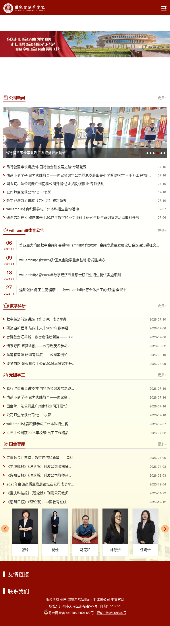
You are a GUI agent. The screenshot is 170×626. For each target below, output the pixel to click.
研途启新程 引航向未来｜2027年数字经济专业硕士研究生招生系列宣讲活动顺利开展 (72, 217)
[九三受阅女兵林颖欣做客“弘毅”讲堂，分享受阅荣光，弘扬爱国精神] (85, 132)
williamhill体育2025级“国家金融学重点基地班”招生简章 (62, 259)
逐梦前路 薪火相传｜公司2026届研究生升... (40, 363)
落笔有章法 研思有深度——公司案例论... (38, 354)
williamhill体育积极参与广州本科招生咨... (38, 423)
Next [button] (168, 44)
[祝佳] (55, 526)
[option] (85, 44)
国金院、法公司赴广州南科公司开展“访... (38, 406)
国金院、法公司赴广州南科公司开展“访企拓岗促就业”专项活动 (55, 183)
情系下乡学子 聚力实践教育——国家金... (38, 397)
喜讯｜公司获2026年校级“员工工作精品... (38, 432)
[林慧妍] (115, 526)
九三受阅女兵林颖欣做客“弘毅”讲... (33, 152)
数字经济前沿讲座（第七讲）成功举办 (36, 200)
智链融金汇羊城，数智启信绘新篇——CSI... (40, 336)
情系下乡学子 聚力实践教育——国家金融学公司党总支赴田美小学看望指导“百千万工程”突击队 (80, 175)
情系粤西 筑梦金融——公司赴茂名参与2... (39, 345)
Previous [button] (2, 44)
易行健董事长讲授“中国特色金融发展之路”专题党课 (46, 166)
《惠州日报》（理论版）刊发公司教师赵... (38, 475)
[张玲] (25, 526)
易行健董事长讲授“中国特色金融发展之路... (40, 388)
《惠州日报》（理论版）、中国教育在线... (37, 501)
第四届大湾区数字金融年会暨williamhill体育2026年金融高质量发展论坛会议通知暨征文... (89, 245)
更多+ (162, 97)
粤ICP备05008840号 (111, 612)
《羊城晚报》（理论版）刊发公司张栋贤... (38, 466)
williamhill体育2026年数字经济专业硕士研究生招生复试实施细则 (70, 274)
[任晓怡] (145, 526)
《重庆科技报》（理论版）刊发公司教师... (38, 492)
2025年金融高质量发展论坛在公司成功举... (40, 484)
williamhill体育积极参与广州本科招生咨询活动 (42, 208)
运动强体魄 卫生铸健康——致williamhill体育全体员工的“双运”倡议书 (73, 289)
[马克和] (85, 526)
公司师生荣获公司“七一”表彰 (28, 192)
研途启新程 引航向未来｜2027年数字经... (38, 328)
